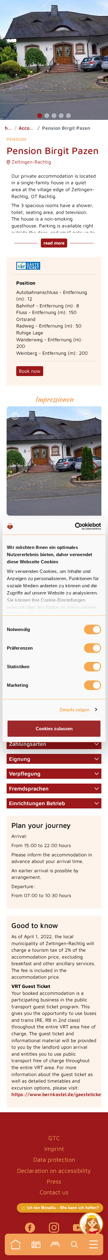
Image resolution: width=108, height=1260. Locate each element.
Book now (29, 371)
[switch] (92, 648)
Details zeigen (74, 709)
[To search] (74, 1244)
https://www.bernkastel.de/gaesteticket (57, 1094)
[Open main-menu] (93, 1244)
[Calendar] (36, 1244)
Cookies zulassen (54, 728)
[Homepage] (16, 1244)
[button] (39, 115)
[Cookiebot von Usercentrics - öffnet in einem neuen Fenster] (76, 526)
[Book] (55, 1244)
